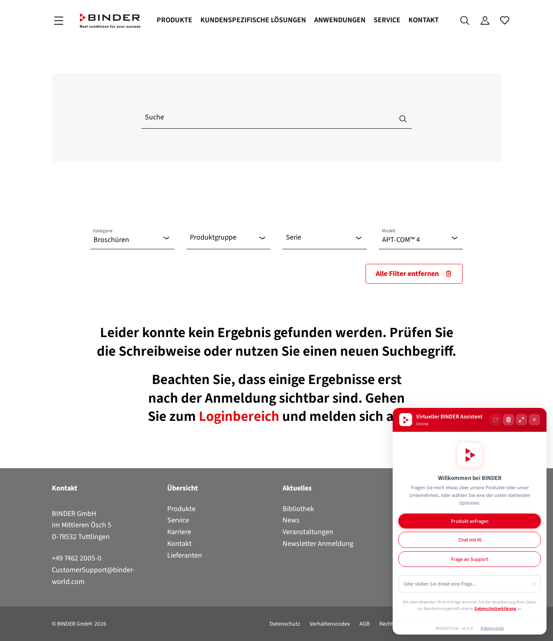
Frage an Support (469, 559)
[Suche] (465, 21)
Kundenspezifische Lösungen (253, 20)
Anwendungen (340, 20)
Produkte (174, 20)
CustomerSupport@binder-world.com (93, 575)
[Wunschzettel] (505, 21)
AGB (364, 624)
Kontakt (423, 20)
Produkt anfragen (470, 521)
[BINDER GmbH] (110, 21)
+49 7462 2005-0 (77, 558)
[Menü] (59, 21)
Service (387, 20)
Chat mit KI (469, 539)
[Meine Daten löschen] (508, 419)
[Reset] (495, 419)
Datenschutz (285, 624)
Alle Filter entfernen (407, 273)
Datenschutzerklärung (495, 608)
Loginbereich (240, 416)
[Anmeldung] (485, 21)
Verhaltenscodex (330, 624)
